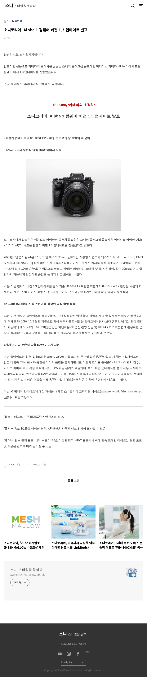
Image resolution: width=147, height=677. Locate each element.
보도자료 (17, 21)
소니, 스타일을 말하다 (26, 569)
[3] (23, 274)
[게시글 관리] (23, 465)
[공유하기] (18, 465)
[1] (31, 262)
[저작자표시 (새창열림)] (45, 464)
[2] (45, 268)
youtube (59, 654)
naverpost (87, 654)
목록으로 (73, 480)
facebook (78, 654)
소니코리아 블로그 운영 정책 (73, 643)
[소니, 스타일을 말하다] (20, 5)
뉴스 (6, 21)
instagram (69, 654)
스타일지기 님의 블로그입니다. (27, 575)
